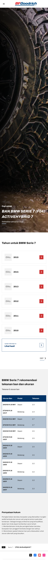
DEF (42, 358)
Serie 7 (10, 547)
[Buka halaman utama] (26, 4)
